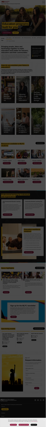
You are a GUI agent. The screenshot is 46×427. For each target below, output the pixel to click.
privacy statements (34, 421)
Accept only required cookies (23, 424)
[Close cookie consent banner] (44, 420)
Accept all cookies (13, 424)
